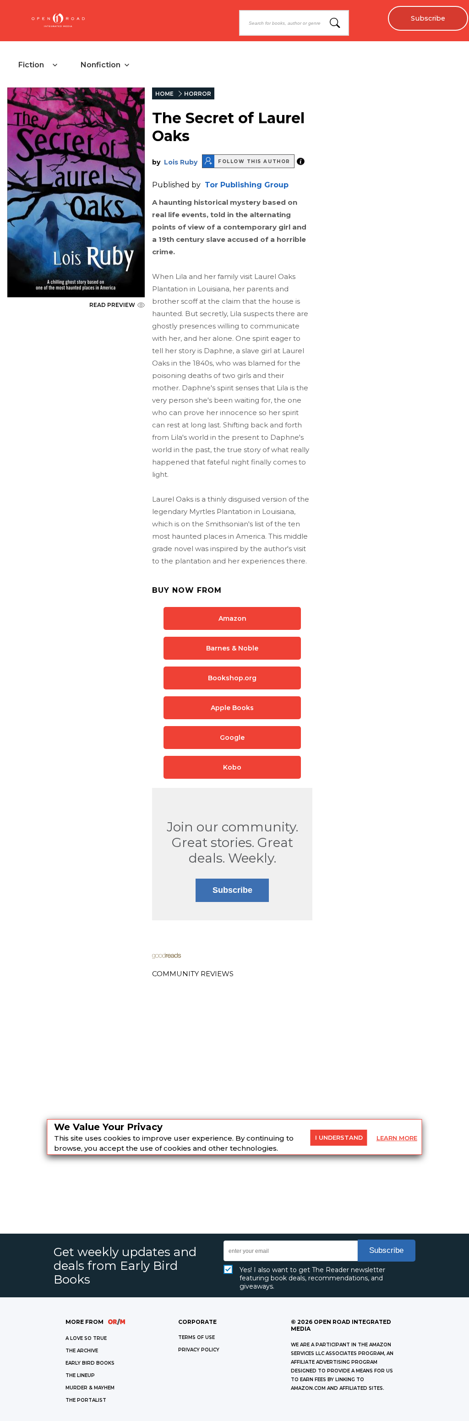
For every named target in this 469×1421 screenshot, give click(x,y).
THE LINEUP (80, 1375)
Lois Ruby (180, 162)
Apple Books (232, 708)
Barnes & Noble (232, 648)
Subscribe (428, 18)
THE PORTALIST (85, 1400)
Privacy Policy (198, 1350)
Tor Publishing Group (247, 184)
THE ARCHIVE (81, 1351)
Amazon (232, 618)
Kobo (232, 767)
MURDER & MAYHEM (90, 1388)
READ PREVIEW (112, 304)
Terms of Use (196, 1337)
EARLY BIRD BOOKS (90, 1363)
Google (232, 737)
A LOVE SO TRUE (86, 1338)
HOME (164, 93)
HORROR (197, 93)
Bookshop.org (232, 678)
